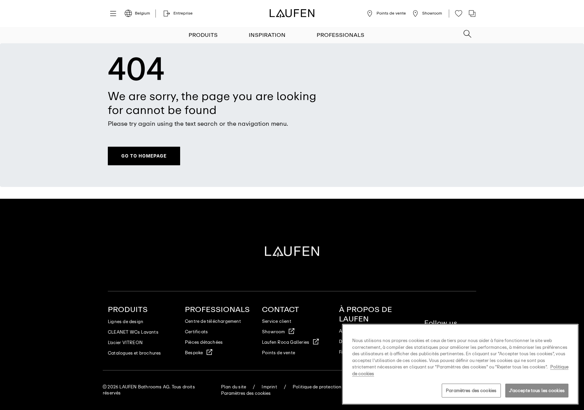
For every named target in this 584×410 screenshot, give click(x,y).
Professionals (340, 35)
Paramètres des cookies (471, 390)
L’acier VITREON (125, 342)
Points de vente (278, 352)
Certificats (196, 331)
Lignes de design (125, 321)
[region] (460, 364)
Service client (276, 321)
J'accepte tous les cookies (537, 390)
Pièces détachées (204, 342)
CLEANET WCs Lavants (133, 332)
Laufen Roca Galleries (285, 342)
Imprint (269, 386)
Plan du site (233, 386)
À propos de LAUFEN (365, 314)
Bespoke (194, 352)
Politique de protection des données (331, 386)
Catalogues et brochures (134, 353)
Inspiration (267, 35)
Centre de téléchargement (213, 321)
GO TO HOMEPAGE (144, 156)
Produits (203, 35)
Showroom (273, 331)
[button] (467, 31)
